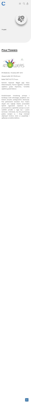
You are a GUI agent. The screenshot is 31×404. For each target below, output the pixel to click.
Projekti (4, 29)
